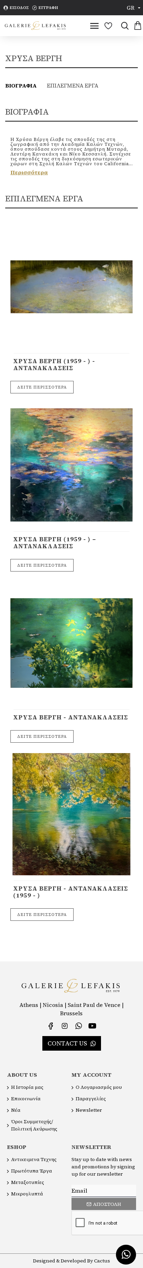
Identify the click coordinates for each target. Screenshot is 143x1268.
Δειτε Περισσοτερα (42, 387)
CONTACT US (67, 1043)
